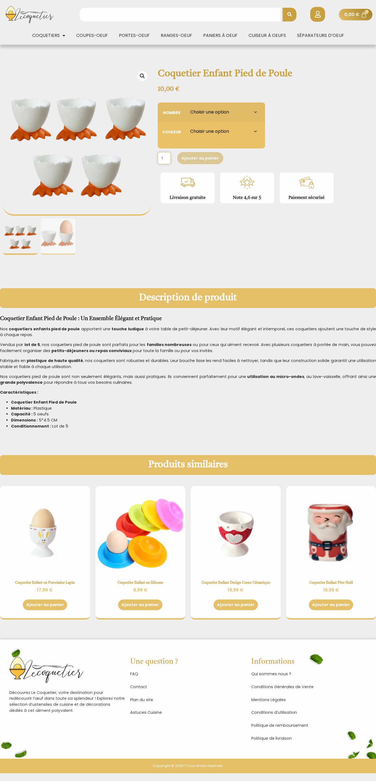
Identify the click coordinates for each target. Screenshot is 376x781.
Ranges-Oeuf (176, 35)
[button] (142, 76)
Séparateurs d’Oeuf (320, 35)
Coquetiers (46, 35)
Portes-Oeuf (134, 35)
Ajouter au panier (200, 158)
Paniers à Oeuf (220, 35)
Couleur (171, 131)
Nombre (172, 112)
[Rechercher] (289, 14)
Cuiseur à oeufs (267, 35)
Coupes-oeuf (92, 35)
